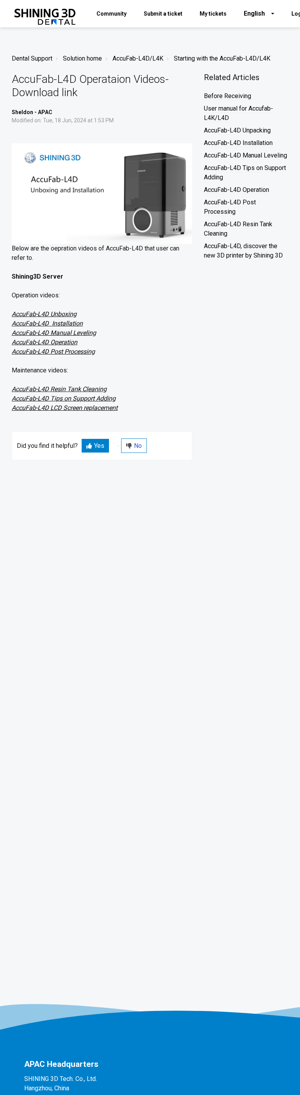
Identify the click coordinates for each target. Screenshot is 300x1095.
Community (111, 14)
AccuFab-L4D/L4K (137, 58)
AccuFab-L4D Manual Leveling (54, 332)
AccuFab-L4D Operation (44, 342)
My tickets (213, 14)
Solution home (82, 58)
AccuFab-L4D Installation (47, 323)
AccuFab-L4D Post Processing (53, 351)
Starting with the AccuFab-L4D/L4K (222, 58)
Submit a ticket (163, 14)
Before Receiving (227, 96)
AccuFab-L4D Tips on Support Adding (64, 398)
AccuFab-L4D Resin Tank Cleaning (59, 389)
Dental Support (32, 58)
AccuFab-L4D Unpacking (237, 130)
